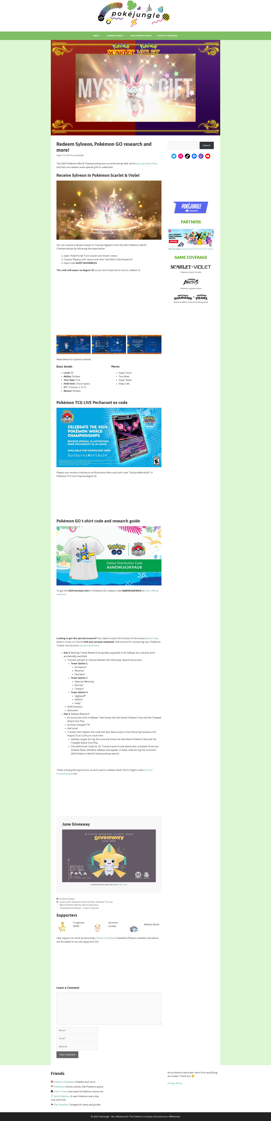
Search (206, 145)
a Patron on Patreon (105, 938)
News (96, 36)
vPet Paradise (60, 1104)
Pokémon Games (114, 36)
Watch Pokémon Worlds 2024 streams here (79, 905)
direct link (151, 638)
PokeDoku (59, 1086)
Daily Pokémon (61, 1096)
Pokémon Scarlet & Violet (83, 902)
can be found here (89, 645)
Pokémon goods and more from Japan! (191, 249)
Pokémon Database (63, 1081)
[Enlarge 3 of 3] (157, 338)
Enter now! (123, 884)
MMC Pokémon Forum (141, 36)
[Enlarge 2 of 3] (122, 338)
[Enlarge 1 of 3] (87, 338)
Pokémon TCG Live (104, 902)
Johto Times (60, 1091)
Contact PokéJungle (167, 36)
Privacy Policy (175, 1083)
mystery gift (65, 902)
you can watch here (146, 163)
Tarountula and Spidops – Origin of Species (79, 908)
